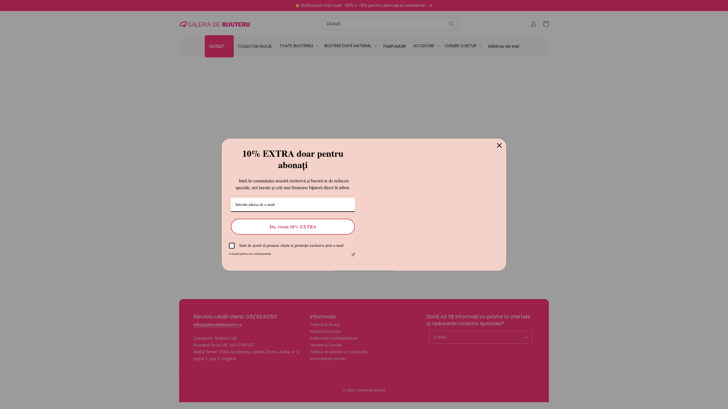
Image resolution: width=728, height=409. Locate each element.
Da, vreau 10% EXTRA (293, 226)
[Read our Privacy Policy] (353, 254)
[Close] (499, 140)
